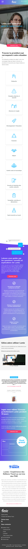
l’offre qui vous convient (21, 426)
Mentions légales (18, 546)
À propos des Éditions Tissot (7, 516)
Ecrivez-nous (5, 539)
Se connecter (24, 1)
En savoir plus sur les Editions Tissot (14, 503)
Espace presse (4, 514)
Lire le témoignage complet (13, 386)
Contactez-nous (14, 45)
